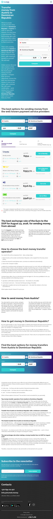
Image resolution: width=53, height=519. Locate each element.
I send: (20, 54)
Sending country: (24, 39)
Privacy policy (26, 512)
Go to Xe (43, 183)
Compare (35, 63)
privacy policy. (4, 477)
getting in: (45, 54)
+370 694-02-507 (7, 489)
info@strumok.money (9, 493)
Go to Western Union (43, 169)
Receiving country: (33, 118)
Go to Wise (43, 196)
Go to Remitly (43, 153)
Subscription (33, 471)
